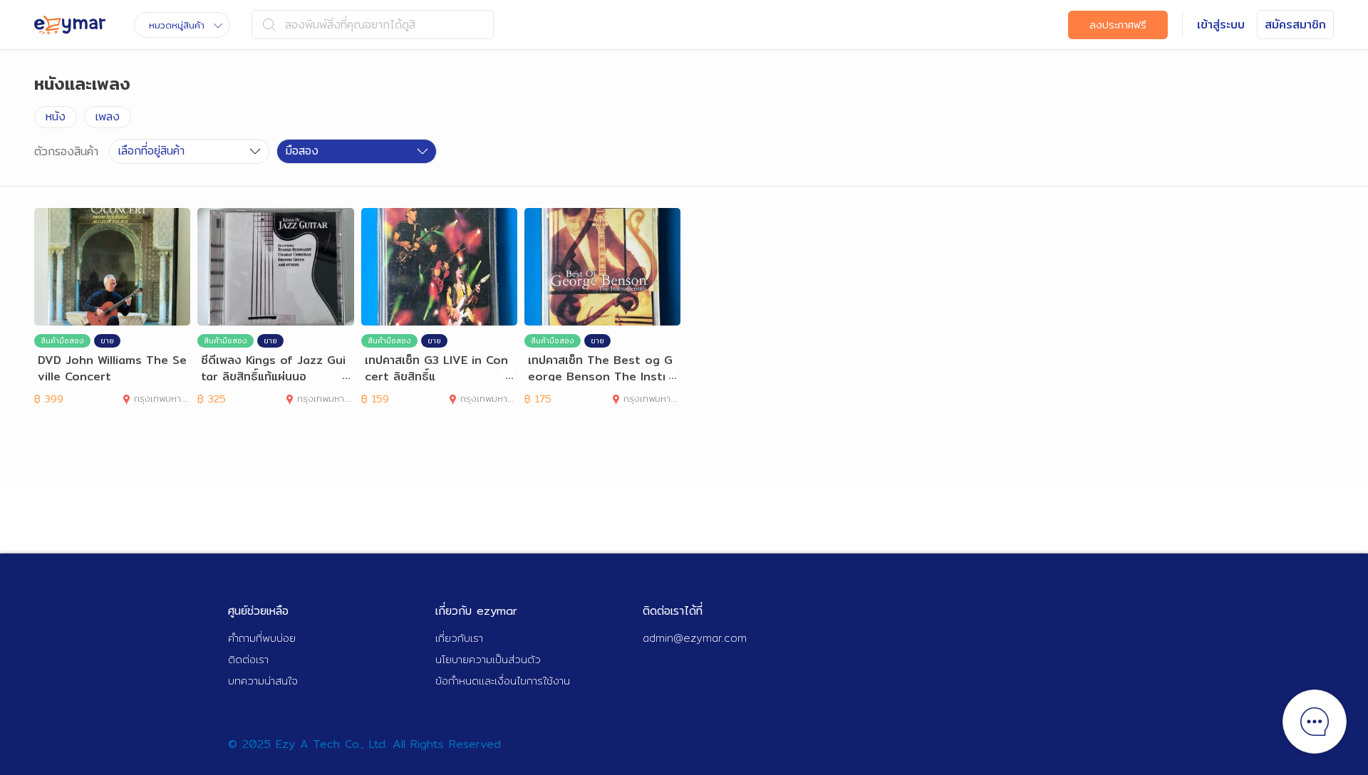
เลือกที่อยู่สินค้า (151, 151)
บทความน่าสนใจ (263, 680)
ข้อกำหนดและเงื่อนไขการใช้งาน (502, 680)
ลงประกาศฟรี (1117, 25)
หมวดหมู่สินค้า (176, 25)
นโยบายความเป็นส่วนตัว (488, 659)
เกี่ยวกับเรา (459, 638)
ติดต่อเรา (248, 659)
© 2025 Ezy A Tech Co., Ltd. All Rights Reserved (364, 744)
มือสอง (302, 151)
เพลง (107, 116)
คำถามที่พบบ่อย (262, 638)
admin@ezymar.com (695, 638)
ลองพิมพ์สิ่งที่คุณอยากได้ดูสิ (350, 24)
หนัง (56, 116)
